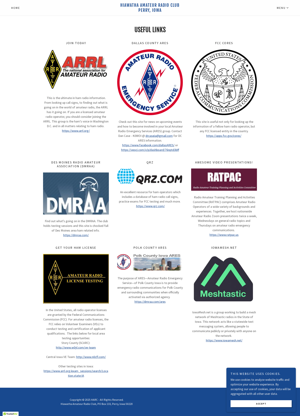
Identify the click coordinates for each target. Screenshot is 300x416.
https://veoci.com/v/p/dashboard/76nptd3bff (150, 150)
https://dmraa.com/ (76, 235)
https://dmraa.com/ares (150, 302)
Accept (261, 403)
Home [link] (15, 8)
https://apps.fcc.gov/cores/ (223, 136)
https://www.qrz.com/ (150, 206)
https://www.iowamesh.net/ (224, 340)
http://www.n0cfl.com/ (91, 357)
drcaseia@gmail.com (159, 136)
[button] (283, 8)
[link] (150, 11)
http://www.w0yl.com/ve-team (76, 347)
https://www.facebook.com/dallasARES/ (148, 145)
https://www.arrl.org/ (76, 131)
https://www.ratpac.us (224, 235)
